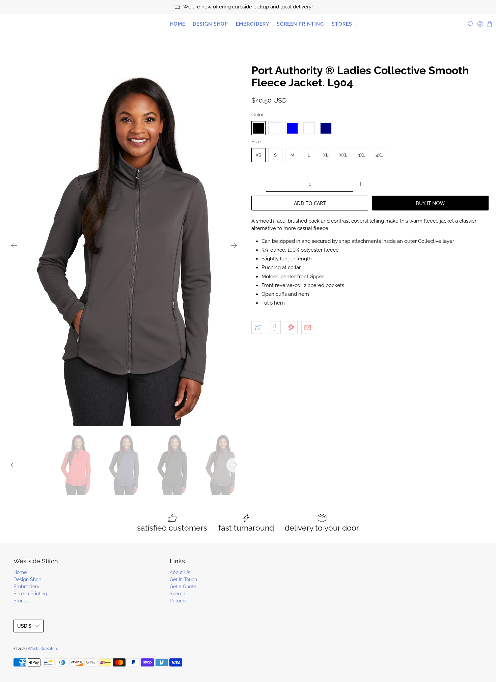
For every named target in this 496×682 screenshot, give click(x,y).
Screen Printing (300, 24)
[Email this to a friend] (307, 327)
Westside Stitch (33, 24)
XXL (343, 155)
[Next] (233, 245)
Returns (178, 600)
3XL (361, 155)
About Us (180, 572)
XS (258, 155)
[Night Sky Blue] (292, 128)
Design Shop (210, 24)
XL (326, 155)
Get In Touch (183, 579)
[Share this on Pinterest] (291, 327)
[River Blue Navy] (326, 128)
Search (177, 593)
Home (177, 24)
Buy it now (430, 203)
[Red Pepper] (309, 128)
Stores (342, 24)
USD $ (24, 626)
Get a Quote (183, 586)
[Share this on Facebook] (274, 327)
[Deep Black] (258, 128)
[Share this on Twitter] (257, 327)
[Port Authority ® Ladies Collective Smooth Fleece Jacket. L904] (124, 245)
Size (256, 142)
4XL (379, 155)
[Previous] (14, 245)
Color (257, 115)
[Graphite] (275, 128)
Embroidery (252, 24)
